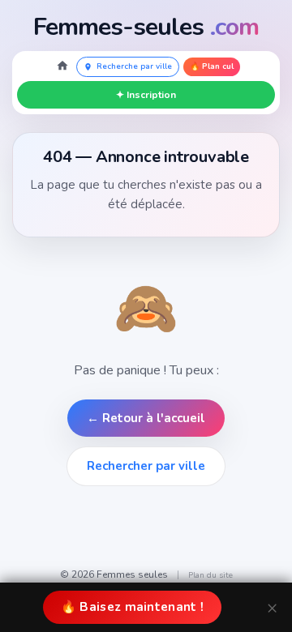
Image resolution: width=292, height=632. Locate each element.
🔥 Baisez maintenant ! (132, 607)
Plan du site (210, 575)
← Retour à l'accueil (146, 418)
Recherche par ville (134, 66)
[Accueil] (62, 67)
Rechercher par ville (146, 466)
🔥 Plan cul (212, 66)
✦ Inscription (146, 94)
